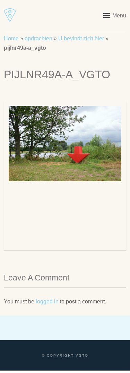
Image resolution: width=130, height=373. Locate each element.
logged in (47, 301)
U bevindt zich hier (81, 38)
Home (11, 38)
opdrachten (38, 38)
